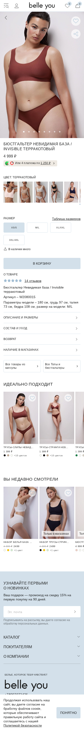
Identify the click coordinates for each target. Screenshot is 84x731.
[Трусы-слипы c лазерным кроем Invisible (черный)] (5, 455)
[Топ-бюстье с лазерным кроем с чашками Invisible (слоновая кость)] (41, 192)
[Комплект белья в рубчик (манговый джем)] (8, 550)
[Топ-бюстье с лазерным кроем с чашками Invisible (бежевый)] (26, 192)
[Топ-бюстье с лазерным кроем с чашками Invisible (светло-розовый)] (11, 192)
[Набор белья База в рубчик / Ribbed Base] (21, 513)
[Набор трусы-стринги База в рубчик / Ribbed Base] (56, 513)
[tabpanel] (42, 75)
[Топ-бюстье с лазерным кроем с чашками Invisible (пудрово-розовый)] (76, 550)
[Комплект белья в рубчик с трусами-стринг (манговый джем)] (44, 550)
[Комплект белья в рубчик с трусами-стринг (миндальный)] (47, 550)
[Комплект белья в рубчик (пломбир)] (5, 550)
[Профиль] (16, 6)
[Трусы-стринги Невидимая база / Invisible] (56, 418)
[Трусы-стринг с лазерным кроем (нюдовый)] (47, 455)
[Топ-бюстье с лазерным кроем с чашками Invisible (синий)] (71, 192)
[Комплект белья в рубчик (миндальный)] (11, 550)
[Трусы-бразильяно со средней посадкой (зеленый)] (76, 455)
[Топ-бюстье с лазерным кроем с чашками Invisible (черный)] (56, 192)
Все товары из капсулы (15, 366)
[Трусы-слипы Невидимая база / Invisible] (21, 418)
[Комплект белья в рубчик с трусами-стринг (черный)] (40, 550)
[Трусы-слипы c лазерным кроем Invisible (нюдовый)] (8, 455)
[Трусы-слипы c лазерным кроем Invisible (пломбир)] (11, 455)
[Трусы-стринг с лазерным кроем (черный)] (44, 455)
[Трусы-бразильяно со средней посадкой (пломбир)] (80, 455)
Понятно (68, 713)
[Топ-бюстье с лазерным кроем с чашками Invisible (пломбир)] (80, 550)
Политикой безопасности (23, 725)
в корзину (42, 263)
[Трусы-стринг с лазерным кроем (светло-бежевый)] (40, 455)
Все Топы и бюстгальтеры (54, 366)
